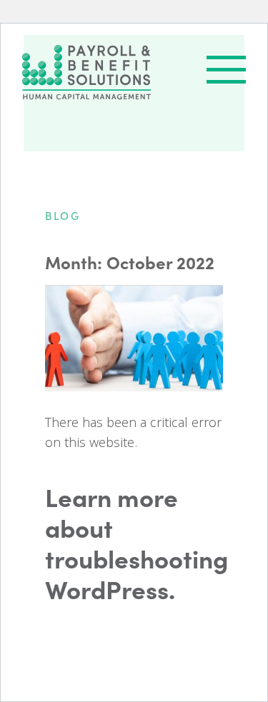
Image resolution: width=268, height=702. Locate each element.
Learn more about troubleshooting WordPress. (134, 542)
